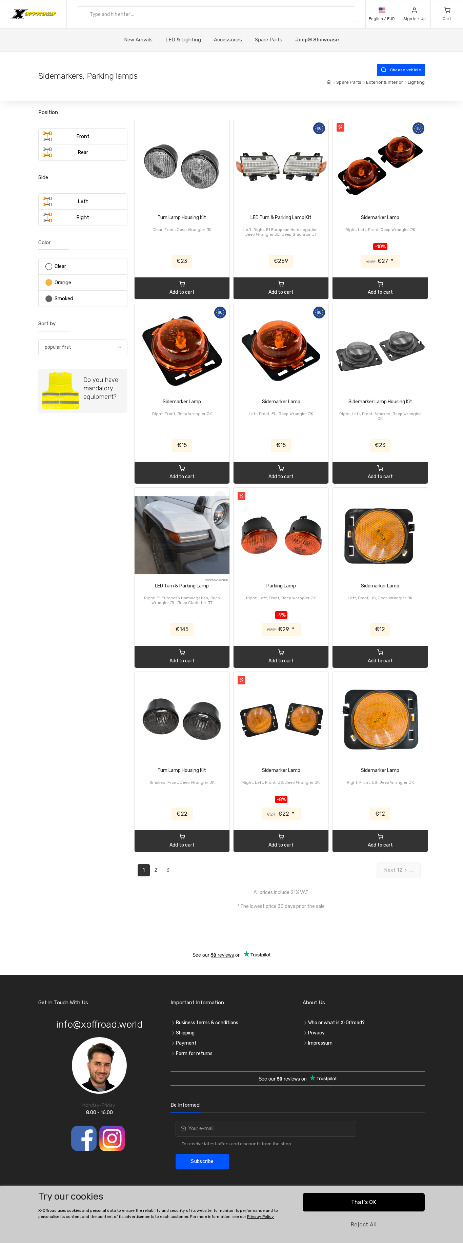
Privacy (316, 1033)
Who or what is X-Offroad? (336, 1023)
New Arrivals (138, 40)
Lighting (416, 82)
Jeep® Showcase (317, 40)
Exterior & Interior (384, 82)
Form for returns (194, 1053)
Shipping (185, 1033)
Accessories (228, 40)
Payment (186, 1043)
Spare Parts (268, 40)
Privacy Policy (260, 1216)
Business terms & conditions (207, 1023)
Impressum (320, 1043)
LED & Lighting (183, 40)
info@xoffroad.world (99, 1024)
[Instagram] (112, 1138)
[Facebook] (84, 1138)
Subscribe (202, 1161)
